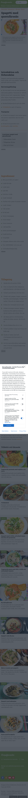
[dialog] (14, 399)
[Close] (24, 367)
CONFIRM (8, 425)
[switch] (22, 399)
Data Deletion (5, 431)
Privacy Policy (22, 431)
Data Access (14, 431)
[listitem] (14, 395)
